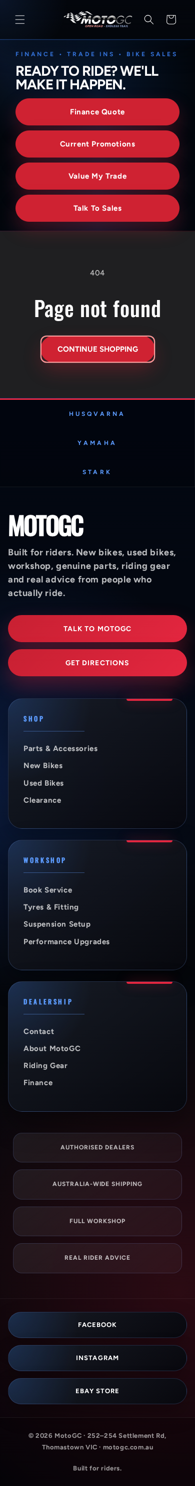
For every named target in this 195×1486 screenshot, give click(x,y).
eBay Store (98, 1391)
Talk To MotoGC (98, 629)
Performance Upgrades (67, 941)
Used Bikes (44, 783)
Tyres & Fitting (51, 907)
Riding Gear (46, 1065)
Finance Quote (97, 111)
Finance (38, 1082)
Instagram (97, 1358)
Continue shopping (98, 349)
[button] (20, 20)
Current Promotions (98, 143)
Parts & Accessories (61, 748)
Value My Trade (97, 176)
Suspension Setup (57, 924)
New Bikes (43, 765)
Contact (39, 1031)
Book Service (48, 890)
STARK (97, 472)
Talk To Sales (98, 208)
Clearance (42, 800)
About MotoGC (52, 1048)
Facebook (97, 1324)
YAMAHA (97, 443)
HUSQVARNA (97, 413)
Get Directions (98, 663)
